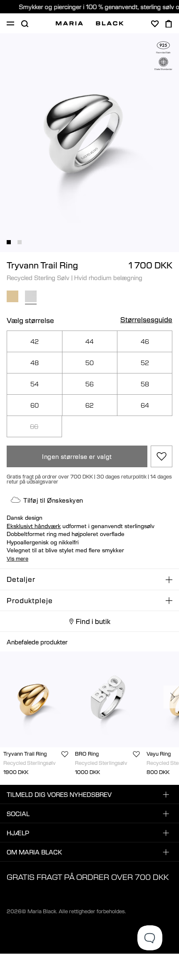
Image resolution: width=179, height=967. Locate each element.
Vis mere (17, 558)
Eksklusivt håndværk (34, 525)
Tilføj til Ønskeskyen (53, 500)
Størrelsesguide (146, 320)
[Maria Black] (90, 23)
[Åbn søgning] (24, 24)
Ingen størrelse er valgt (77, 456)
